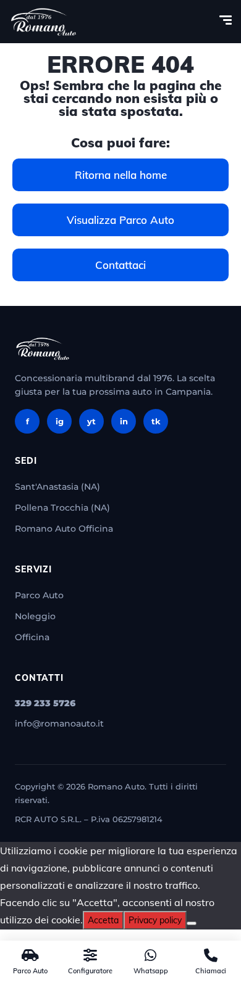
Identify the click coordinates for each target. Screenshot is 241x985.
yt (91, 421)
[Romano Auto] (43, 22)
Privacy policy (155, 920)
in (124, 421)
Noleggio (35, 616)
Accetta (103, 920)
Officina (32, 637)
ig (60, 421)
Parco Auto (39, 595)
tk (156, 421)
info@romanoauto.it (59, 723)
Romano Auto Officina (64, 528)
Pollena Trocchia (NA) (62, 507)
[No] (192, 923)
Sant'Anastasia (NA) (57, 486)
